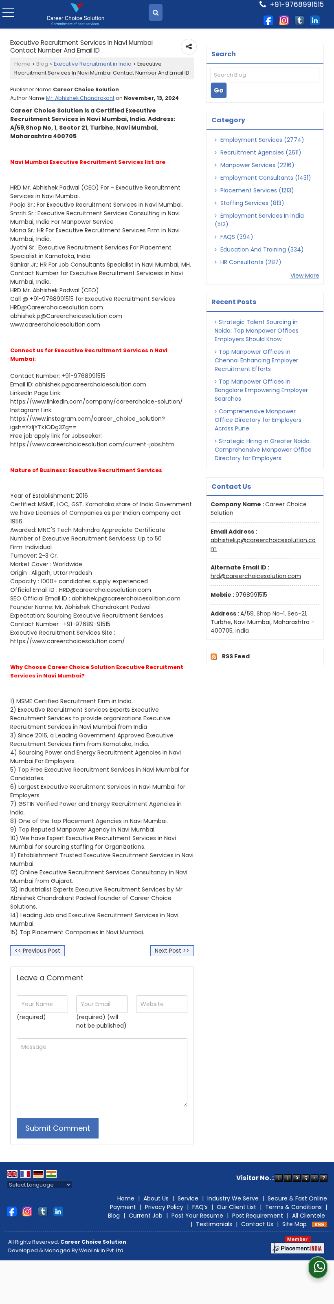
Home (22, 63)
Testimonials (214, 1224)
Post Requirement (257, 1215)
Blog (42, 63)
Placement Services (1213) (256, 190)
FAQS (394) (236, 237)
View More (304, 275)
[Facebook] (268, 19)
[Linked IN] (315, 19)
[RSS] (319, 1224)
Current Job (146, 1215)
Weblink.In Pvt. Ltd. (102, 1250)
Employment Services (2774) (261, 140)
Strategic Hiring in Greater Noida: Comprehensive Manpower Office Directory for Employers (263, 449)
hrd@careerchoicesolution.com (256, 576)
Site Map (294, 1224)
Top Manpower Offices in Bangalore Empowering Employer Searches (261, 390)
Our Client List (236, 1207)
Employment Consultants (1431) (265, 178)
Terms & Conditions (293, 1207)
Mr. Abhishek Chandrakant (80, 98)
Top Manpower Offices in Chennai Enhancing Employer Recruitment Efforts (256, 360)
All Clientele (308, 1215)
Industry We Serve (233, 1198)
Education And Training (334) (261, 249)
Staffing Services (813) (251, 203)
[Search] (156, 12)
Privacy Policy (164, 1207)
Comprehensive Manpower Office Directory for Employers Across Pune (258, 419)
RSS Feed (236, 656)
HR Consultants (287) (250, 262)
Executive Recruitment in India (93, 63)
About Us (156, 1198)
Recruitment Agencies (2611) (260, 152)
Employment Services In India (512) (259, 220)
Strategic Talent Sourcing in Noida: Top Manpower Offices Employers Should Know (257, 330)
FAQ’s (200, 1207)
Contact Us (257, 1224)
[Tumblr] (299, 19)
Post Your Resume (197, 1215)
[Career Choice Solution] (75, 14)
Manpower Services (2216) (256, 165)
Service (188, 1198)
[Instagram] (284, 19)
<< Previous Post (37, 951)
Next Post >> (172, 951)
